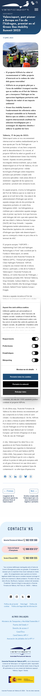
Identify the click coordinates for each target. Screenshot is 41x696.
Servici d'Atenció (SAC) (20, 558)
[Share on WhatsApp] (20, 476)
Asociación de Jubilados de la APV (19, 639)
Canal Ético (21, 632)
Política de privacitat (11, 604)
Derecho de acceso (20, 628)
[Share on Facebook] (5, 476)
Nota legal (23, 604)
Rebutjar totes (20, 392)
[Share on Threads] (30, 476)
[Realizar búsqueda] (37, 2)
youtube (28, 596)
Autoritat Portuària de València (20, 540)
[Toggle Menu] (36, 9)
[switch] (36, 346)
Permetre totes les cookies (20, 377)
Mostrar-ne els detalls (25, 369)
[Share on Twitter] (10, 476)
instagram (16, 596)
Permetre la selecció (21, 384)
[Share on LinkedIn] (15, 476)
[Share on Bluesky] (25, 476)
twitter (22, 596)
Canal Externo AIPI (19, 635)
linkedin (10, 596)
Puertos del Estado (20, 625)
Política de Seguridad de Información (24, 606)
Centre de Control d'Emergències (23, 549)
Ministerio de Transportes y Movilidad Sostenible (20, 621)
